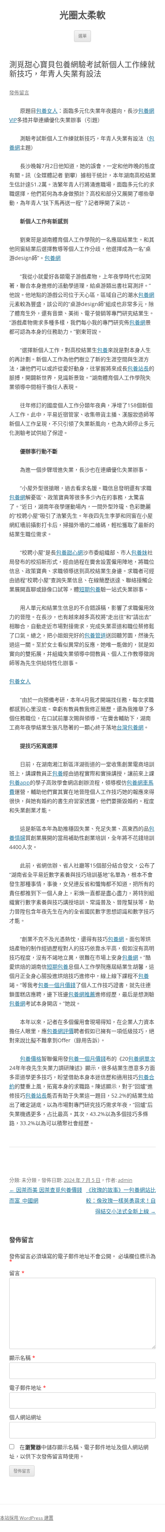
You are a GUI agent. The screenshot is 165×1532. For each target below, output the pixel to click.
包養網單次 (141, 1058)
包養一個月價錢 (57, 985)
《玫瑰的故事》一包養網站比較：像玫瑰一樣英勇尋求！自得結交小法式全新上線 (121, 1200)
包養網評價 (60, 1031)
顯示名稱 (22, 1357)
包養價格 (30, 1058)
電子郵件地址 (27, 1387)
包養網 (53, 258)
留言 (17, 1273)
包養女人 (47, 110)
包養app (19, 782)
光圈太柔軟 (82, 15)
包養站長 (138, 368)
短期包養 (90, 589)
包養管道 (95, 635)
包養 (102, 350)
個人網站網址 (25, 1417)
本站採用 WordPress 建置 (26, 1518)
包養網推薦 (81, 994)
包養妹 (139, 552)
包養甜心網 (69, 552)
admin (125, 1180)
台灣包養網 (130, 727)
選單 (82, 36)
